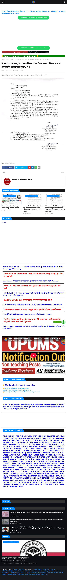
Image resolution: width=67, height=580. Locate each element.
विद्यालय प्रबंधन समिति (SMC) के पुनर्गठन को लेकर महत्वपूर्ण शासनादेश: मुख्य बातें (11, 207)
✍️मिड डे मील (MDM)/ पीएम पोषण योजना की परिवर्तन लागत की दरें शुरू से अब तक (21, 392)
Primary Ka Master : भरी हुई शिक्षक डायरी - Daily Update (15, 52)
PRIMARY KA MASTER (18, 569)
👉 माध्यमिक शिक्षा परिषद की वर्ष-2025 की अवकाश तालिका (16, 388)
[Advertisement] (33, 33)
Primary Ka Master (10, 59)
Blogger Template (22, 577)
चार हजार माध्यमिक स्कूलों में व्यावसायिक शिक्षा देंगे (15, 558)
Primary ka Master (7, 71)
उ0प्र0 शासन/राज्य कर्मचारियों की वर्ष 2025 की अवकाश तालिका (17, 390)
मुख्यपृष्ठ (3, 59)
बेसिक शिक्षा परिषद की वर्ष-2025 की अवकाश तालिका (39, 52)
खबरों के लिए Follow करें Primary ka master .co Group (34, 48)
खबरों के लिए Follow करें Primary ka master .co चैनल (34, 17)
